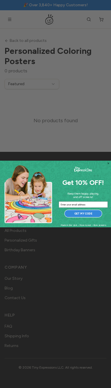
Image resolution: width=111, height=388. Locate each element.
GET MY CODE (83, 213)
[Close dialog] (108, 163)
